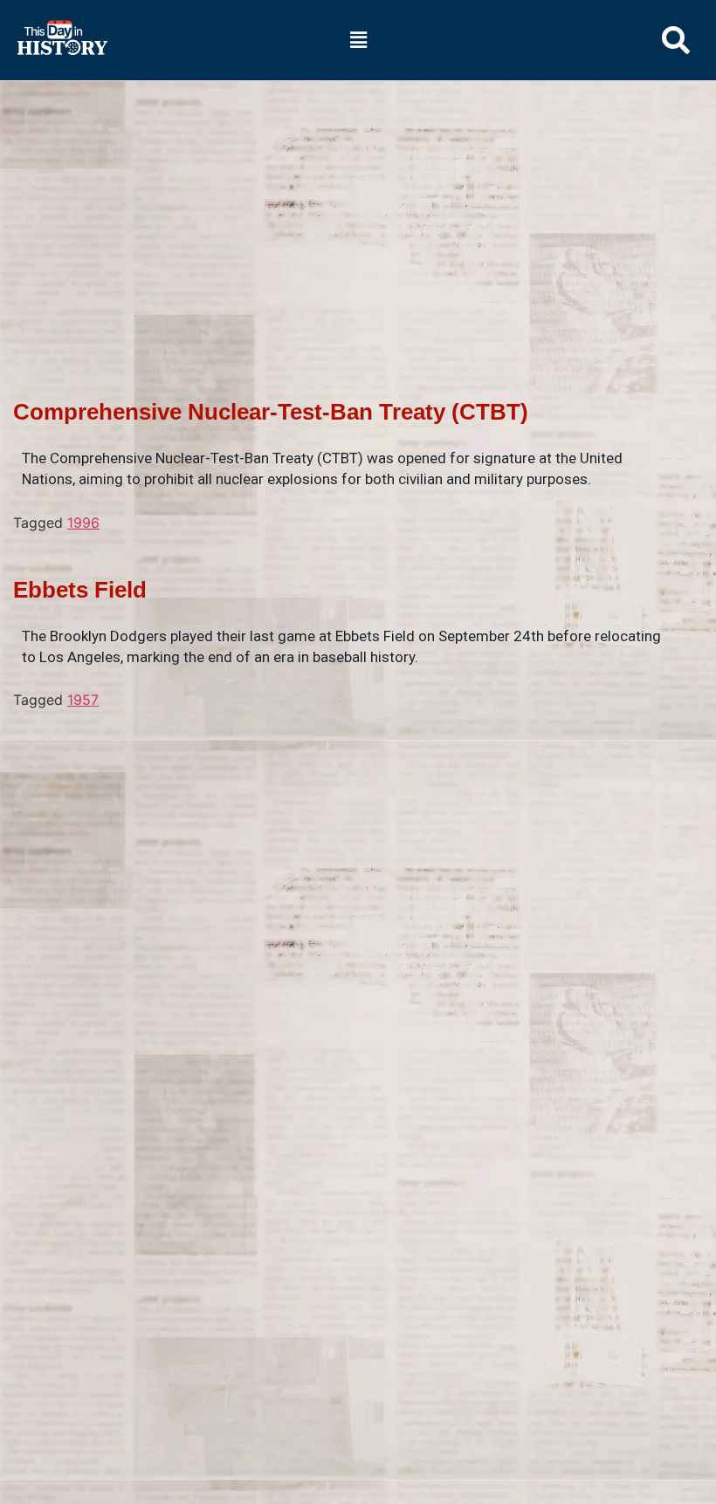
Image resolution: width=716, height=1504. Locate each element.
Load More (349, 737)
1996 (83, 522)
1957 (83, 699)
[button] (358, 40)
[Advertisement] (358, 210)
